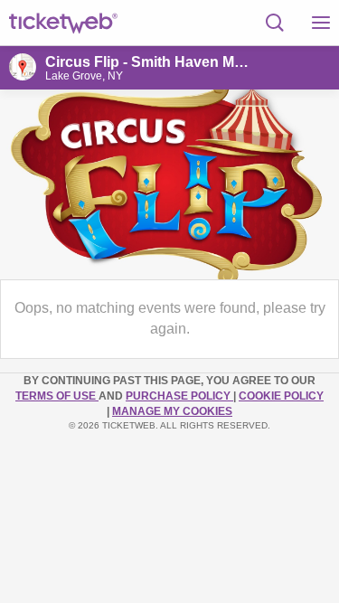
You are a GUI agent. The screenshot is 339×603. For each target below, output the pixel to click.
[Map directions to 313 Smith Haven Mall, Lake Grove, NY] (22, 66)
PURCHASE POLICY (179, 396)
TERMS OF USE (57, 396)
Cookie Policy (281, 396)
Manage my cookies (172, 411)
